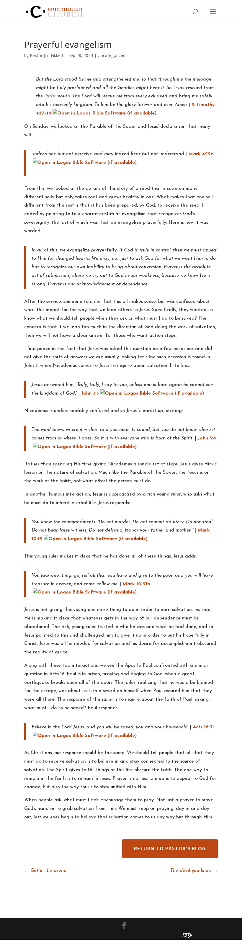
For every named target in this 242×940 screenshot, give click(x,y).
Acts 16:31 (203, 727)
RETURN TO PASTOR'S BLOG (170, 848)
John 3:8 (207, 438)
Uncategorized (111, 55)
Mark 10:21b (136, 584)
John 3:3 (90, 393)
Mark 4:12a (201, 154)
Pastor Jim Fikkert (46, 55)
